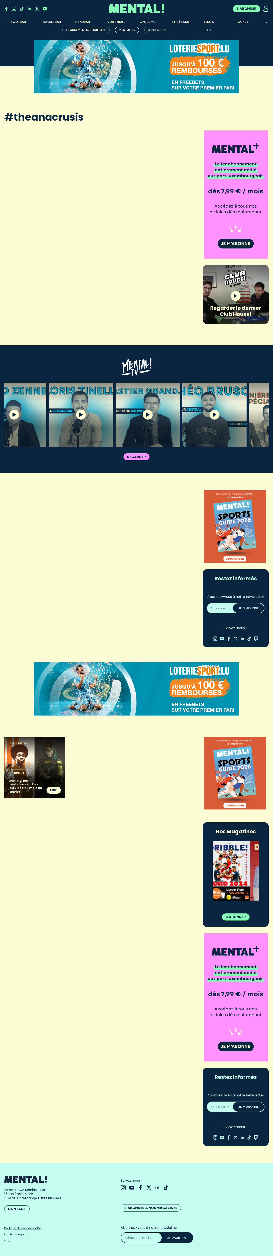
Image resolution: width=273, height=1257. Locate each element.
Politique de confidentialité (22, 1228)
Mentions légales (16, 1234)
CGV (7, 1241)
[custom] (22, 9)
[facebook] (6, 9)
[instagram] (14, 9)
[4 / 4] (236, 871)
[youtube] (45, 9)
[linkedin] (29, 9)
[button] (266, 21)
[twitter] (37, 9)
